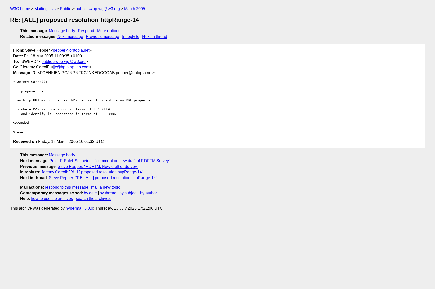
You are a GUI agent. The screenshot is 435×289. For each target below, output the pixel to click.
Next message (70, 36)
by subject (128, 193)
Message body (62, 31)
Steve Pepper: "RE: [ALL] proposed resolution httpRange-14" (103, 178)
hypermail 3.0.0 (79, 208)
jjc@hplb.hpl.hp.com (71, 67)
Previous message (102, 36)
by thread (108, 193)
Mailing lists (45, 9)
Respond (86, 31)
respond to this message (66, 187)
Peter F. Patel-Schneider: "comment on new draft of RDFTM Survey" (109, 161)
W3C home (20, 9)
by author (148, 193)
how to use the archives (52, 198)
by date (90, 193)
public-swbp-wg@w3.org (98, 9)
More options (108, 31)
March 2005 (134, 9)
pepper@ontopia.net (71, 50)
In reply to (130, 36)
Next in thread (154, 36)
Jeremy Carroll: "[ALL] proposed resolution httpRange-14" (92, 172)
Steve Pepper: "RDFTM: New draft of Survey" (98, 166)
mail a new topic (105, 187)
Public (65, 9)
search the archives (93, 198)
